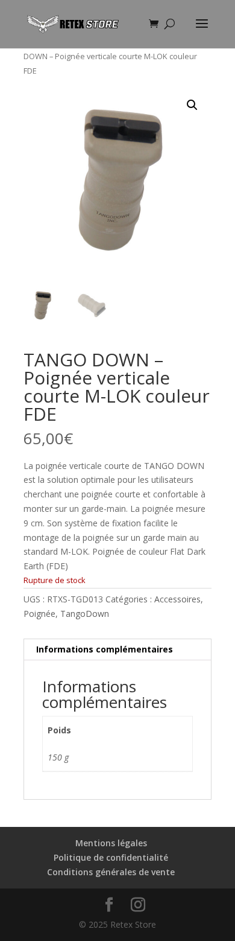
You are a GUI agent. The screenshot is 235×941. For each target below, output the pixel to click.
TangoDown (84, 613)
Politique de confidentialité (111, 857)
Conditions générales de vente (111, 872)
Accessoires (177, 599)
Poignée (39, 613)
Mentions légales (111, 843)
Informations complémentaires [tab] (104, 649)
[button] (192, 105)
